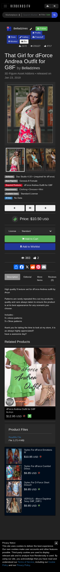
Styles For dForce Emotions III (38, 451)
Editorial (27, 277)
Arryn (11, 412)
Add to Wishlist (31, 246)
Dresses (33, 189)
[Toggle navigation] (5, 6)
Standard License (29, 193)
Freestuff (39, 37)
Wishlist (13, 41)
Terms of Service (26, 562)
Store (13, 37)
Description (12, 277)
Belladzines (31, 68)
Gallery (25, 37)
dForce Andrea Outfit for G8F (38, 185)
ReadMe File (15, 437)
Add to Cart (31, 238)
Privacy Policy (23, 565)
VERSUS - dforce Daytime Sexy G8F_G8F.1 (37, 500)
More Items (39, 278)
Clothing (23, 189)
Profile (37, 33)
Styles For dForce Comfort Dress (37, 467)
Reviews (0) (52, 278)
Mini (41, 189)
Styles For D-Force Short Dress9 (36, 483)
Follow (43, 28)
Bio (25, 41)
